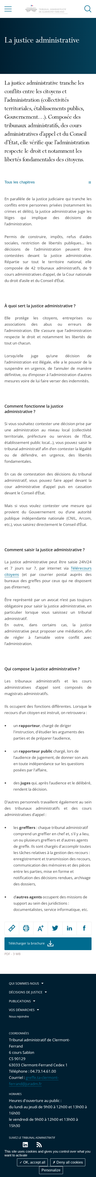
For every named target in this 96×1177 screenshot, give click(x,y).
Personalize (51, 1170)
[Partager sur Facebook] (84, 928)
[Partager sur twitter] (55, 928)
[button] (88, 8)
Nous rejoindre (19, 1016)
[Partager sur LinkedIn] (70, 928)
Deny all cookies (69, 1162)
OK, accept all (33, 1162)
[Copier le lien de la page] (12, 928)
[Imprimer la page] (26, 928)
